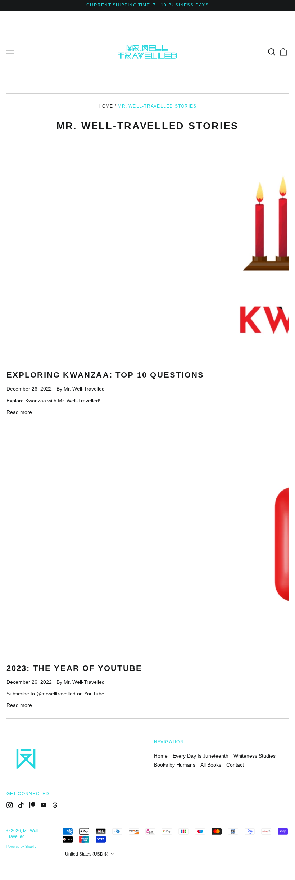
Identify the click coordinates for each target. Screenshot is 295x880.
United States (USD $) (87, 854)
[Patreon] (32, 805)
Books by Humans (174, 765)
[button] (272, 52)
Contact (235, 765)
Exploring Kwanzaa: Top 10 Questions (105, 374)
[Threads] (55, 805)
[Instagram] (9, 805)
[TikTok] (21, 805)
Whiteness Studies (254, 756)
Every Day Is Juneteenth (200, 756)
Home (106, 106)
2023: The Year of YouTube (74, 668)
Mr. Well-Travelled (23, 833)
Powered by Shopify (21, 846)
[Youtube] (43, 805)
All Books (210, 765)
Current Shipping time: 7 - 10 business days (147, 5)
